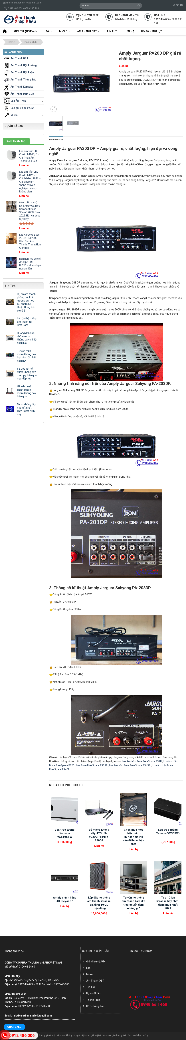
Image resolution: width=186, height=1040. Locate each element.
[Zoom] (53, 109)
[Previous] (55, 80)
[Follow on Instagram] (174, 5)
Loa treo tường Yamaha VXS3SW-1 (168, 833)
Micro (63, 31)
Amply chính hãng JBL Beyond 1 (64, 899)
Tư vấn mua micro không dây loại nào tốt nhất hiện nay (26, 355)
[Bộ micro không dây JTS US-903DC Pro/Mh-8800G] (99, 809)
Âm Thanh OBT (87, 31)
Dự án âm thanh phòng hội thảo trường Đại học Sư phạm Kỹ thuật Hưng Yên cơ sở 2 (26, 302)
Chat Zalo (14, 1026)
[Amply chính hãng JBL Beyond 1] (64, 877)
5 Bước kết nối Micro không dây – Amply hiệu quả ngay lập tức (27, 373)
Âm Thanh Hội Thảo (22, 72)
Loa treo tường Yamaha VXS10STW (64, 833)
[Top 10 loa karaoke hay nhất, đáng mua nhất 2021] (167, 877)
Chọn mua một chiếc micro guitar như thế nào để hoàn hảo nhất (133, 837)
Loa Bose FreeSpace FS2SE (92, 765)
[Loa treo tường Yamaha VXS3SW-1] (167, 809)
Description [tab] (56, 140)
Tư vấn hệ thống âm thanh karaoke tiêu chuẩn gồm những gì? (133, 903)
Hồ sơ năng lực (151, 31)
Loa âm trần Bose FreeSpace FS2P (142, 761)
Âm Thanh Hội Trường (24, 65)
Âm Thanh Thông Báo (23, 79)
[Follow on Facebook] (170, 5)
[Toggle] (42, 59)
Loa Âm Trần (18, 100)
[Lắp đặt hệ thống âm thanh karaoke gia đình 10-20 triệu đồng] (99, 877)
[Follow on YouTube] (181, 5)
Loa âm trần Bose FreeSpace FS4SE (130, 765)
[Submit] (139, 6)
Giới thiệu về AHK (25, 31)
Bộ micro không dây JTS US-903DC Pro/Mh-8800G (99, 835)
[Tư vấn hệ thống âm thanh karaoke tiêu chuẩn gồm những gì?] (133, 877)
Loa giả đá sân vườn (22, 108)
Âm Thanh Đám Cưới (23, 93)
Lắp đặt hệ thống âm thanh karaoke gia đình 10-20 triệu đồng (99, 903)
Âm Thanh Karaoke (22, 86)
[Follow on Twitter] (177, 5)
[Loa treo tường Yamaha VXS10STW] (64, 809)
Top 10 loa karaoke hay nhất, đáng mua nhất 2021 (167, 903)
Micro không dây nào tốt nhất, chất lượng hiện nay (26, 409)
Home (11, 42)
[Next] (107, 80)
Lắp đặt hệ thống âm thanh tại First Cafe (27, 321)
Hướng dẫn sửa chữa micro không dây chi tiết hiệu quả (27, 338)
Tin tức (112, 31)
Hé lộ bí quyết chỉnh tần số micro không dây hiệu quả (26, 391)
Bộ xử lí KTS (31, 42)
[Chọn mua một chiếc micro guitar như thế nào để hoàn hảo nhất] (133, 809)
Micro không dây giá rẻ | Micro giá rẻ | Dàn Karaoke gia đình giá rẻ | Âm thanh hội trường (104, 1035)
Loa (47, 31)
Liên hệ (129, 31)
